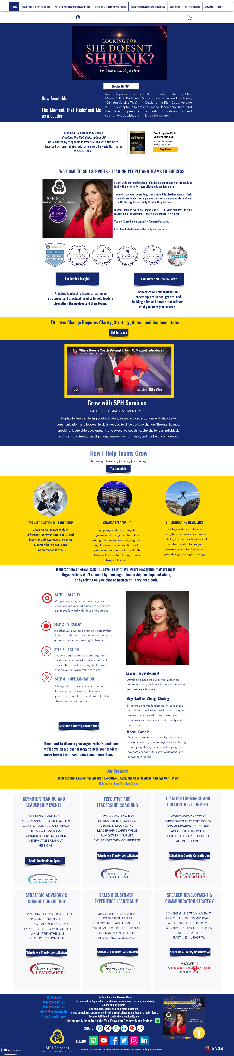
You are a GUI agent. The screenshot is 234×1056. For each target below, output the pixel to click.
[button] (190, 17)
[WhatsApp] (116, 1028)
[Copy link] (140, 1028)
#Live (45, 1016)
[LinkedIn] (144, 1040)
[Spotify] (93, 1040)
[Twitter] (124, 1040)
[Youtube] (103, 1040)
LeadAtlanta (58, 1016)
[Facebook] (114, 1040)
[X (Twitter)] (108, 1028)
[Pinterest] (132, 1028)
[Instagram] (134, 1040)
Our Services (117, 770)
